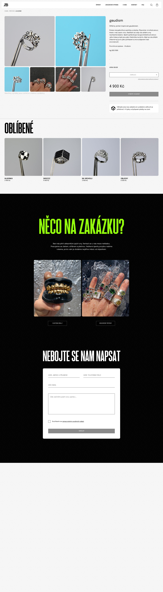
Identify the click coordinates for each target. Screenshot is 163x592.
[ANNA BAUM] (6, 4)
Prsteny (12, 11)
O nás (125, 5)
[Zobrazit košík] (157, 5)
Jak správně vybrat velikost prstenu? (148, 79)
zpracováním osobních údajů (73, 421)
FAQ (143, 5)
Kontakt (134, 5)
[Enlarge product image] (30, 41)
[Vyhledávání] (151, 5)
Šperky (98, 5)
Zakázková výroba (111, 5)
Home (6, 11)
